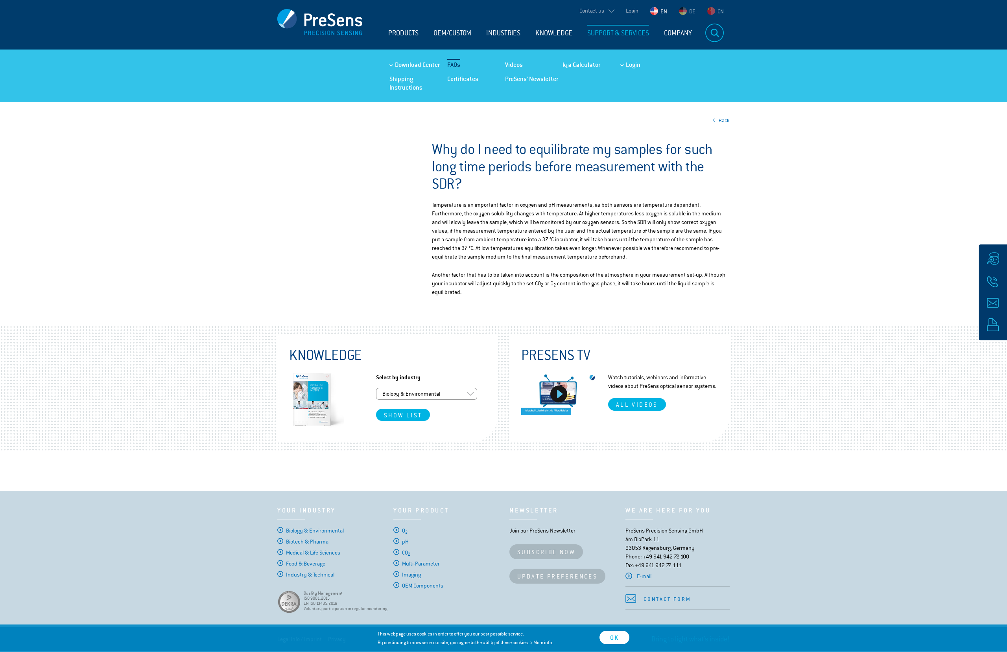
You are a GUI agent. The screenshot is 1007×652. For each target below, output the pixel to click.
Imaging (411, 574)
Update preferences (557, 576)
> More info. (541, 642)
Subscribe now (546, 552)
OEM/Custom (452, 33)
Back (724, 120)
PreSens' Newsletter (531, 79)
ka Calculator (581, 65)
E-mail (644, 576)
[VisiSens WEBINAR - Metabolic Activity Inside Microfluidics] (558, 394)
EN (663, 11)
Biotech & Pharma (307, 541)
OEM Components (422, 585)
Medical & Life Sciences (313, 552)
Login (632, 10)
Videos (514, 65)
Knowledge (553, 33)
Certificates (462, 79)
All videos (637, 404)
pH (405, 541)
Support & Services (618, 33)
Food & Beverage (305, 563)
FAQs (453, 65)
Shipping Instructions (405, 83)
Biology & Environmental (315, 530)
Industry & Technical (310, 574)
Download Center (417, 65)
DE (692, 11)
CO (406, 552)
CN (720, 11)
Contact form (667, 599)
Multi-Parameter (421, 563)
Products (403, 33)
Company (678, 33)
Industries (503, 33)
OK (614, 638)
